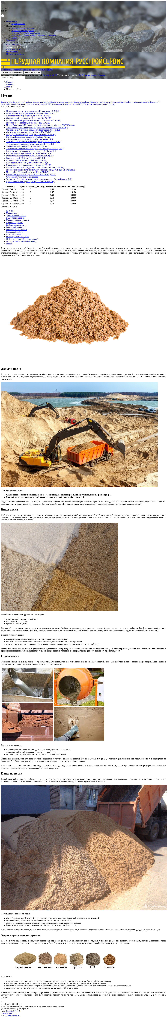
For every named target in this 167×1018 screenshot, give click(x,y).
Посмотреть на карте (15, 54)
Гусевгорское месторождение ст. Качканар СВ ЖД (28, 165)
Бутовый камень (15, 104)
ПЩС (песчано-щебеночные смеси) (62, 104)
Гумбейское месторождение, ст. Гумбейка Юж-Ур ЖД (30, 156)
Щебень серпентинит (100, 102)
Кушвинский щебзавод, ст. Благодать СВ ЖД (26, 160)
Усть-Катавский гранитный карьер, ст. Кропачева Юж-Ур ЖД (33, 141)
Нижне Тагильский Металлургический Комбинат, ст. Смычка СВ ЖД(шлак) (40, 125)
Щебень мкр (7, 102)
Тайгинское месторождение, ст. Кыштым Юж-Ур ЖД (30, 144)
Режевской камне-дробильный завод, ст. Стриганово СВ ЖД (33, 120)
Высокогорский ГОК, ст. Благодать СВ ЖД (25, 158)
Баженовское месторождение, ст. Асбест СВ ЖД (27, 116)
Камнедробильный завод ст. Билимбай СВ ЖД (27, 163)
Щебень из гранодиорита (62, 102)
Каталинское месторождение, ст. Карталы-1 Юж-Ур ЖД (31, 151)
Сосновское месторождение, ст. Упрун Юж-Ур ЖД (28, 132)
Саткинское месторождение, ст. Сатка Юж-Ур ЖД (28, 153)
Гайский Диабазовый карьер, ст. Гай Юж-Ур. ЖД (28, 137)
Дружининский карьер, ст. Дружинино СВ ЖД (27, 146)
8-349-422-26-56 (13, 49)
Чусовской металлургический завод (22, 177)
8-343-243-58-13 (13, 45)
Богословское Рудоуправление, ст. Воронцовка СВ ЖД (30, 113)
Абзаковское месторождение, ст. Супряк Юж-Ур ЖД (29, 139)
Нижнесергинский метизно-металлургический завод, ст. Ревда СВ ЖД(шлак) (40, 170)
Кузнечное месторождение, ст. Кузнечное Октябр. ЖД (30, 181)
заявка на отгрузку (32, 72)
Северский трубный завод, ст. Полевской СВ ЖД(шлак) (31, 174)
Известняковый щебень (138, 102)
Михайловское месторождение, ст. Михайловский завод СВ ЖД (35, 167)
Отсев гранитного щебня (34, 104)
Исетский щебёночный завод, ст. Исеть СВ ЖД (27, 172)
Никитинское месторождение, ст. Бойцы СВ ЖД (28, 123)
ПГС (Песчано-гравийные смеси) (93, 104)
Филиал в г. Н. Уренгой (16, 47)
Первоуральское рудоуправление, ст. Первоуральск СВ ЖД (32, 111)
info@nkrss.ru (12, 52)
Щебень (9, 211)
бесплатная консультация (12, 72)
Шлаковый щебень (14, 232)
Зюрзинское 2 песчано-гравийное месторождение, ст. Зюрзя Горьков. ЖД (38, 179)
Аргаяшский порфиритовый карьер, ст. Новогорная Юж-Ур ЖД (34, 149)
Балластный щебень (42, 102)
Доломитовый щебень (23, 102)
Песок (111, 104)
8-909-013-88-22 (8, 1013)
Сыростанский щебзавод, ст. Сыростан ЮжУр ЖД (28, 118)
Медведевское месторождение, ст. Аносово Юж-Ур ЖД (31, 134)
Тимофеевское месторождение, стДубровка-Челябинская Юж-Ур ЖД (37, 127)
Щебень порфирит (82, 102)
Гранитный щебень (119, 102)
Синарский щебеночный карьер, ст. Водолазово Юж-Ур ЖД (33, 130)
